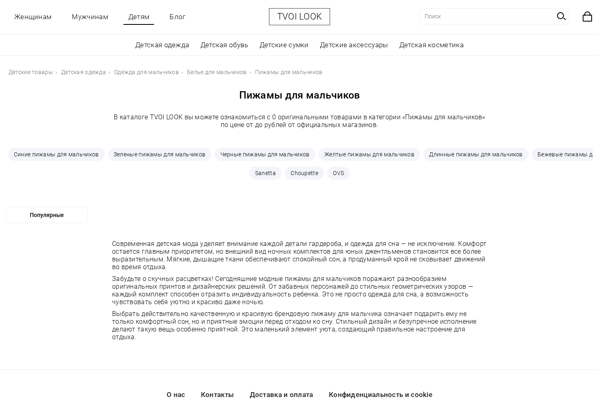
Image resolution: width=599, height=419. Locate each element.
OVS (338, 173)
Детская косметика (431, 45)
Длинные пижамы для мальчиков (475, 154)
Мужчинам (90, 17)
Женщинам (32, 17)
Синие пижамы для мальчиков (56, 154)
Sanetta (265, 173)
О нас (176, 394)
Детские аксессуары (354, 45)
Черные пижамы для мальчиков (265, 154)
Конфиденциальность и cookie (380, 394)
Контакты (217, 394)
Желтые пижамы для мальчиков (369, 154)
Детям (139, 17)
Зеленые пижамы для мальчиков (159, 154)
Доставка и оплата (281, 394)
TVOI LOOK (299, 16)
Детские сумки (284, 45)
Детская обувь (224, 45)
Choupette (304, 173)
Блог (177, 17)
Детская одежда (162, 45)
